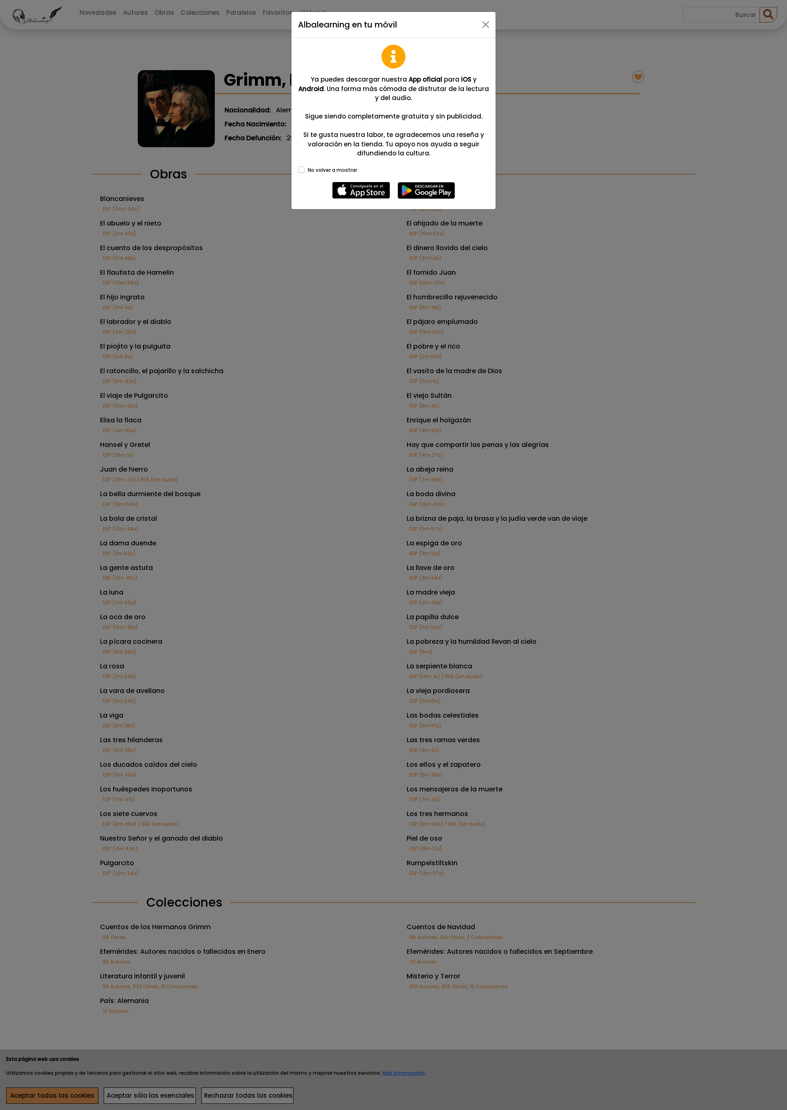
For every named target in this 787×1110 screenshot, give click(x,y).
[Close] (485, 24)
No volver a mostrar (332, 169)
